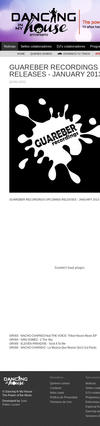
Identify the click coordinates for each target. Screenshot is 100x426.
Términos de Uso (61, 402)
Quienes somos (41, 53)
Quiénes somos (60, 383)
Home (21, 53)
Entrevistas (93, 402)
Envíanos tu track (76, 53)
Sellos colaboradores (36, 46)
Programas (93, 397)
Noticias (10, 46)
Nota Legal (57, 392)
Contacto (55, 388)
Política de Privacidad (63, 397)
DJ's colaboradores (71, 46)
